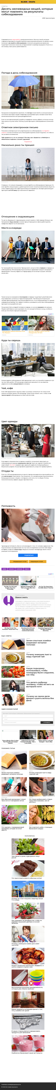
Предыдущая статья (19, 561)
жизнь (4, 569)
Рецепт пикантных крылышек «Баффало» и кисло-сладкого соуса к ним (28, 966)
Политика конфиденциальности (11, 1084)
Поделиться (28, 141)
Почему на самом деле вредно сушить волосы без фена (40, 698)
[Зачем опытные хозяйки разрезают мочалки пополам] (13, 644)
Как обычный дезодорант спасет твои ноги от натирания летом (13, 800)
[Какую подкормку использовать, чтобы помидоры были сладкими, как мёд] (13, 672)
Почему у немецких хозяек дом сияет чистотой (25, 944)
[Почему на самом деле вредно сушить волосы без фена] (13, 700)
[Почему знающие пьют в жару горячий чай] (13, 658)
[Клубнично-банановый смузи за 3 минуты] (28, 1043)
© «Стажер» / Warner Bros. (6, 458)
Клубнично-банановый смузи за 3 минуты (27, 1053)
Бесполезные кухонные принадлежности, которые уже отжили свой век (27, 988)
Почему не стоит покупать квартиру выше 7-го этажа (27, 899)
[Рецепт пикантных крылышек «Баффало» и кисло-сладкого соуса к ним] (28, 956)
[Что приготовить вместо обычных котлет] (28, 868)
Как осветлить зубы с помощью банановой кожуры (40, 828)
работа (27, 569)
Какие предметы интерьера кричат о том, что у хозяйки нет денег (27, 1010)
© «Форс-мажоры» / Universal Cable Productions (11, 377)
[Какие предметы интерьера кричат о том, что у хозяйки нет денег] (28, 999)
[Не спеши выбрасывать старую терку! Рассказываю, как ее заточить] (42, 786)
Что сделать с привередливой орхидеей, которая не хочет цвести (12, 828)
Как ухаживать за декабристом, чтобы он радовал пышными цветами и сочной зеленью (27, 922)
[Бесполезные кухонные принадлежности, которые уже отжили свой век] (28, 978)
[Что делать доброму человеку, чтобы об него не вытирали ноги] (13, 686)
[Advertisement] (28, 59)
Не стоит (12, 465)
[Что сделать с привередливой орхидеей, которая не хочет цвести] (14, 814)
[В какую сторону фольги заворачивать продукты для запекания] (28, 1021)
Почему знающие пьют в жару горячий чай (38, 655)
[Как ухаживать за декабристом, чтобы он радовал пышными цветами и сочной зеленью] (28, 911)
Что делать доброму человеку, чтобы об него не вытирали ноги (40, 684)
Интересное (4, 797)
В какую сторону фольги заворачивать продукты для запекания (26, 1031)
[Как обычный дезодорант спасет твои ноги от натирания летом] (14, 786)
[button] (2, 1)
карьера (11, 569)
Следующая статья (36, 561)
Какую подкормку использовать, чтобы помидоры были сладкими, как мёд (40, 671)
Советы (4, 6)
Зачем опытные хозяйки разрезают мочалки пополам (38, 642)
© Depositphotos (4, 109)
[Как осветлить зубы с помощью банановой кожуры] (42, 814)
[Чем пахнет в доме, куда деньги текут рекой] (28, 846)
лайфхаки (19, 569)
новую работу (16, 39)
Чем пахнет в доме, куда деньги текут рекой (26, 857)
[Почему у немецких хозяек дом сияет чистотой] (28, 934)
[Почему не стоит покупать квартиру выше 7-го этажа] (28, 889)
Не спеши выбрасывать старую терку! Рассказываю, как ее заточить (40, 800)
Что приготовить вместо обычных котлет (27, 878)
